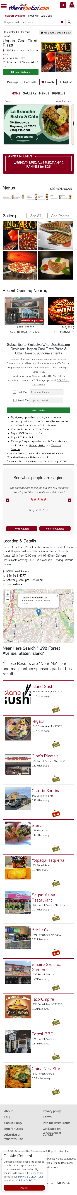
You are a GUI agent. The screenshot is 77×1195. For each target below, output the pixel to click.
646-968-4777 (15, 58)
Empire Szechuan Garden (48, 966)
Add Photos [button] (60, 215)
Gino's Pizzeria (45, 755)
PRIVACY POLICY (27, 1180)
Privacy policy (52, 1111)
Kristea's (40, 929)
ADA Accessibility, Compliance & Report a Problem (38, 1151)
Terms (47, 1117)
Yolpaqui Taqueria (48, 860)
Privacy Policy (37, 445)
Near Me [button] (33, 15)
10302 (6, 35)
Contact (48, 1135)
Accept (24, 1187)
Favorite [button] (49, 82)
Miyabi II (39, 721)
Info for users (13, 1129)
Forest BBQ (42, 1033)
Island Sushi (43, 686)
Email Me (23, 400)
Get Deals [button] (30, 82)
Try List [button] (67, 82)
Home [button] (16, 93)
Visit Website (14, 584)
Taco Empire (43, 999)
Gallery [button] (30, 93)
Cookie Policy (13, 1123)
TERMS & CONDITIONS (30, 1176)
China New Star (46, 1068)
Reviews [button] (58, 93)
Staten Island (11, 31)
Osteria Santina (46, 790)
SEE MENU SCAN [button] (61, 188)
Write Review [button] (22, 528)
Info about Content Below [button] (57, 32)
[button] (63, 5)
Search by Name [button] (15, 15)
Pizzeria (27, 31)
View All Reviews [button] (55, 528)
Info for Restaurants (56, 1123)
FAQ (7, 1117)
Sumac (38, 825)
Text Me (23, 392)
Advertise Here (64, 100)
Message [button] (12, 82)
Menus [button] (44, 93)
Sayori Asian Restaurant (43, 897)
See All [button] (35, 215)
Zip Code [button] (46, 15)
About (8, 1111)
